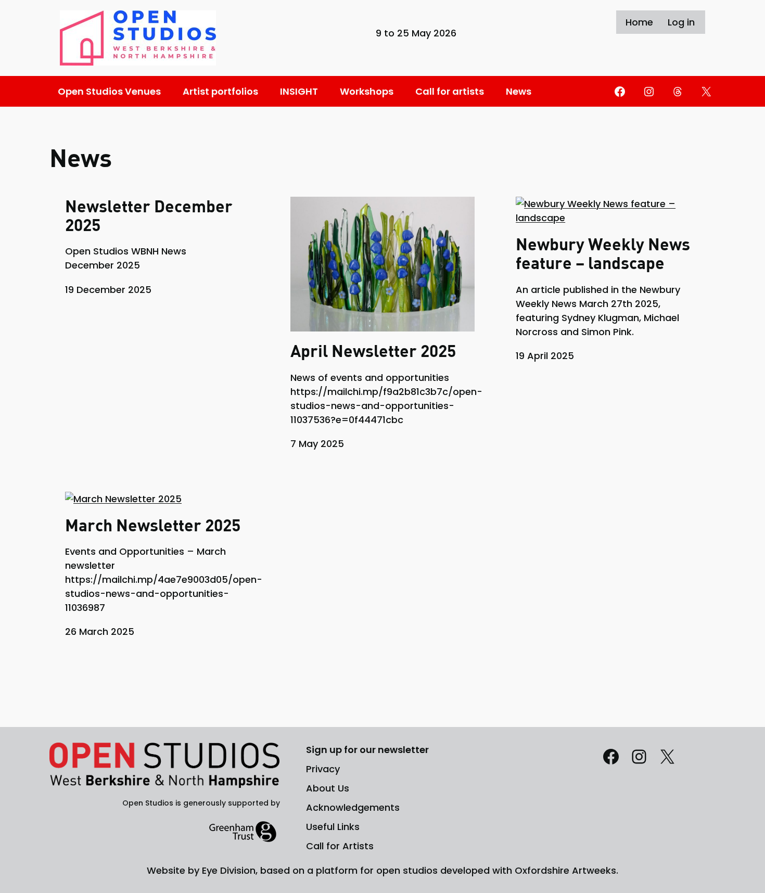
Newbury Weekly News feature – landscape (603, 253)
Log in (681, 22)
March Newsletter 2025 (152, 525)
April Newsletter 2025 (373, 350)
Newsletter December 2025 (149, 215)
